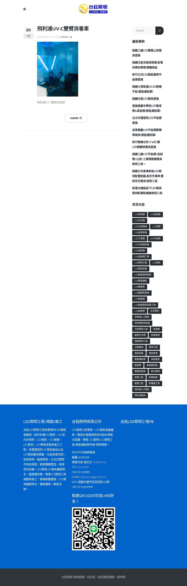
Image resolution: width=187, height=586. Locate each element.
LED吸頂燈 (155, 214)
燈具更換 (153, 353)
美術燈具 (155, 359)
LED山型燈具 (141, 226)
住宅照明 (154, 311)
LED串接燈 (140, 214)
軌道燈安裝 (152, 365)
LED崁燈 (156, 226)
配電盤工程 (154, 383)
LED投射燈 (140, 251)
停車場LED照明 (142, 317)
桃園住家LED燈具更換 (145, 99)
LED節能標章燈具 (143, 275)
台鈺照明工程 (141, 329)
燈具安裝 (139, 353)
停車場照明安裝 (142, 323)
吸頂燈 (156, 329)
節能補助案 (140, 359)
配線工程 (139, 383)
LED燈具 (156, 263)
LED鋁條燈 (140, 311)
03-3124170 (83, 467)
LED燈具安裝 (141, 269)
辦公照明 (155, 371)
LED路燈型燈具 (142, 293)
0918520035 (99, 462)
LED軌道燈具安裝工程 (145, 305)
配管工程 (139, 377)
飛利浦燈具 (140, 395)
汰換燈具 (139, 347)
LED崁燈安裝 (141, 232)
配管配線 (153, 377)
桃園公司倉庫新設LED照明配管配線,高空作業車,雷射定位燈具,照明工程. (147, 176)
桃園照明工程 (141, 341)
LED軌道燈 (140, 299)
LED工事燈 (140, 238)
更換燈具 (155, 335)
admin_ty (66, 37)
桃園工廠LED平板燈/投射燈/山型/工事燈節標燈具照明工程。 (147, 159)
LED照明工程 (141, 263)
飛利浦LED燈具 (142, 389)
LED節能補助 (141, 281)
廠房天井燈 (140, 335)
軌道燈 (138, 365)
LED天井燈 (140, 220)
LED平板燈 (155, 238)
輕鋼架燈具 (140, 371)
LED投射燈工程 (142, 257)
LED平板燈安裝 (142, 244)
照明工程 (153, 347)
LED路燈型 (140, 287)
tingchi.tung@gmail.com (93, 477)
